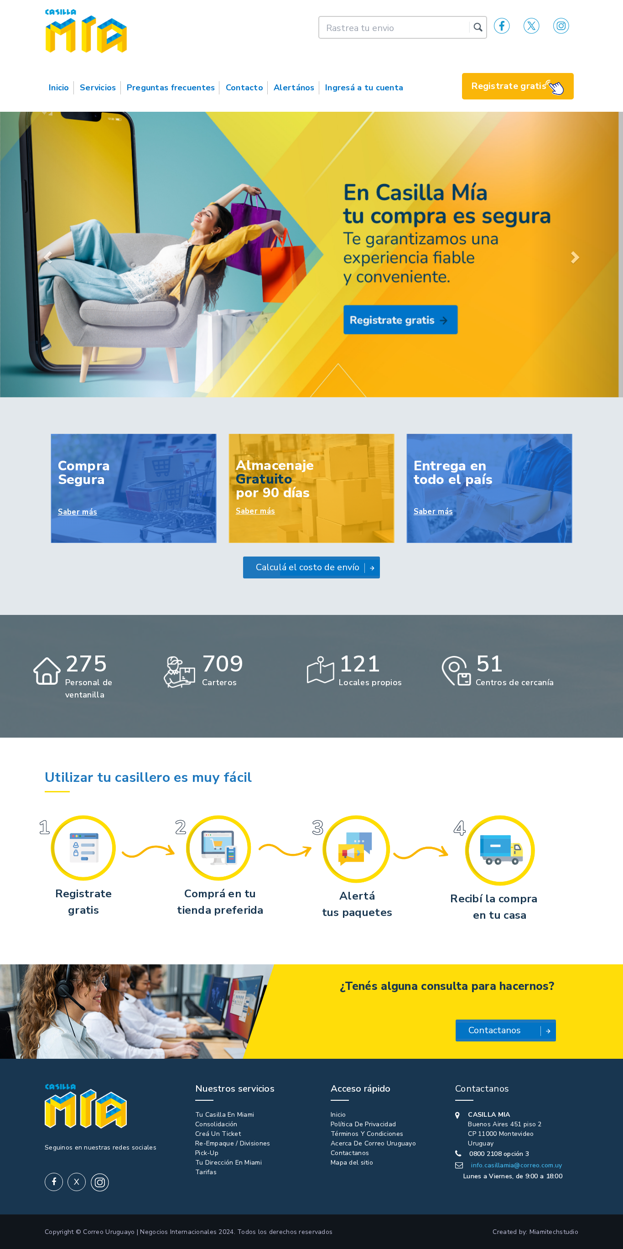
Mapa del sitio (352, 1162)
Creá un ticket (218, 1133)
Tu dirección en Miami (228, 1162)
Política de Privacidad (363, 1124)
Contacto (244, 87)
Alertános (294, 87)
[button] (46, 254)
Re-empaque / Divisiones (232, 1143)
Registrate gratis (508, 86)
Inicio (59, 87)
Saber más (78, 512)
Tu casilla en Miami (224, 1114)
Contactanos (350, 1153)
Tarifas (206, 1172)
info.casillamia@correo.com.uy (516, 1165)
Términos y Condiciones (367, 1133)
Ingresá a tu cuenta (364, 87)
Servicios (98, 87)
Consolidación (216, 1124)
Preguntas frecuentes (171, 87)
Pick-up (206, 1153)
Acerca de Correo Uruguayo (373, 1143)
